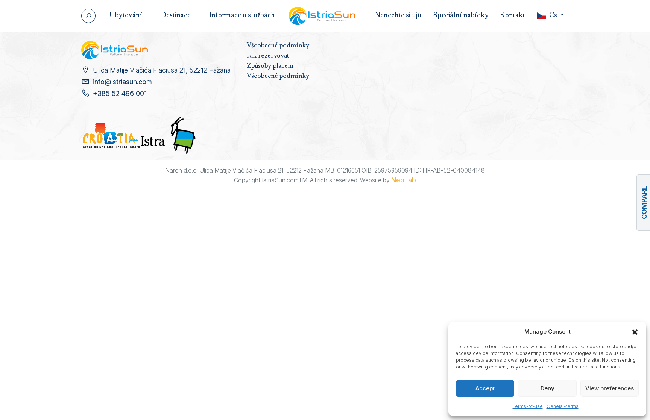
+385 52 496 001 (120, 93)
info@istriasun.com (122, 82)
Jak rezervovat (268, 56)
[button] (635, 331)
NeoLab (403, 180)
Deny (547, 388)
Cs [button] (553, 15)
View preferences (609, 388)
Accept (485, 388)
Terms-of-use (528, 406)
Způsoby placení (270, 66)
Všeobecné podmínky (278, 45)
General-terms (563, 406)
